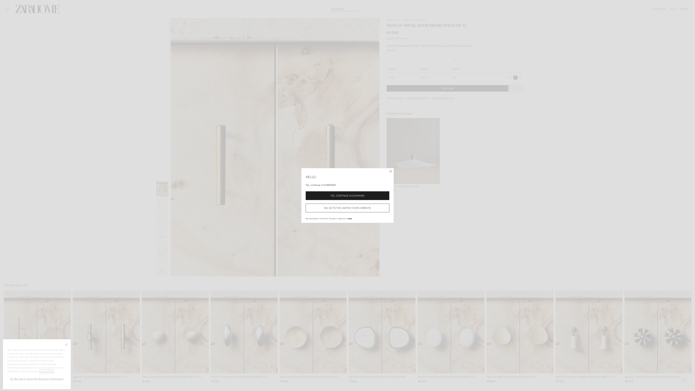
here (350, 218)
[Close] (390, 171)
